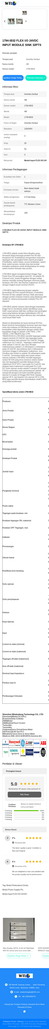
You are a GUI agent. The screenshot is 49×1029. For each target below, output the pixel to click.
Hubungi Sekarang (35, 78)
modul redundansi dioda (17, 885)
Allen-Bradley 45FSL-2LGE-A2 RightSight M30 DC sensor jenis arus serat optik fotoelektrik (18, 949)
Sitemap (20, 1021)
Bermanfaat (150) (20, 866)
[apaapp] (24, 1011)
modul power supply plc (12, 890)
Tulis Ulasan (24, 794)
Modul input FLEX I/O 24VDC (14, 894)
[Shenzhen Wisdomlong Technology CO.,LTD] (10, 3)
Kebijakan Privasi (9, 1021)
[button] (6, 934)
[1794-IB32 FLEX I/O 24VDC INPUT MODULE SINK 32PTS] (24, 13)
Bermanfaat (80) (20, 843)
